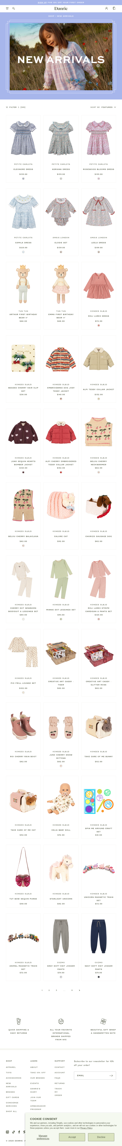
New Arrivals (65, 16)
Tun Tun (23, 311)
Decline (101, 1137)
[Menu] (7, 9)
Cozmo (61, 962)
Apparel (11, 1067)
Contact (60, 1067)
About (34, 1067)
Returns (60, 1083)
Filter (17, 107)
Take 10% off (38, 1073)
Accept (72, 1137)
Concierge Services (12, 1104)
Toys (9, 1073)
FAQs (57, 1078)
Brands (10, 1092)
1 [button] (42, 990)
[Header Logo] (61, 8)
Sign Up (42, 2)
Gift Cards (12, 1097)
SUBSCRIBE (111, 1075)
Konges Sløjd (98, 311)
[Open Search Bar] (13, 8)
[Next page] (79, 990)
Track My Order (58, 1092)
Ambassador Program (38, 1107)
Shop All (11, 1111)
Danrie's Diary (35, 1090)
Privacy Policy (86, 1128)
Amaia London (61, 238)
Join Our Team (35, 1099)
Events (34, 1083)
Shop (51, 16)
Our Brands (37, 1078)
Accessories (13, 1078)
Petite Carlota (23, 164)
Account (60, 1073)
